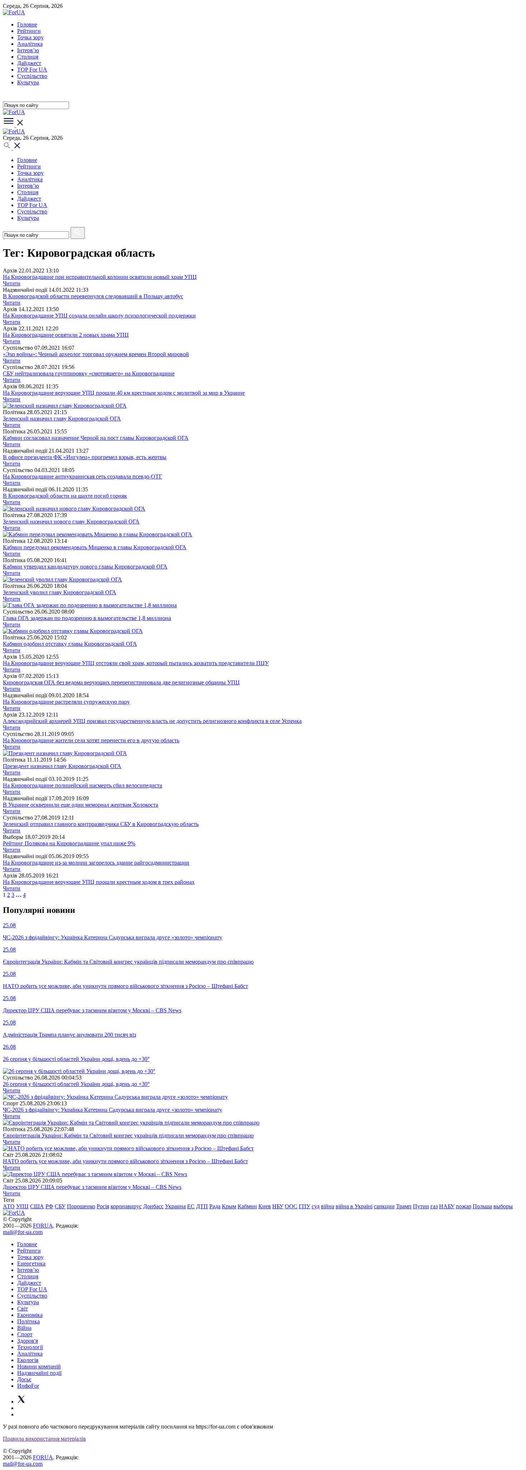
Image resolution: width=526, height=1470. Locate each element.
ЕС (191, 1206)
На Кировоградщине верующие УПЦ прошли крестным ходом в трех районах (99, 882)
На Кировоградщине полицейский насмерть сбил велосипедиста (82, 785)
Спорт (25, 1334)
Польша (482, 1206)
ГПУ (304, 1206)
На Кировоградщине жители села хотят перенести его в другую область (91, 740)
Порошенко (81, 1206)
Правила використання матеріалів (44, 1439)
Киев (264, 1206)
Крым (229, 1206)
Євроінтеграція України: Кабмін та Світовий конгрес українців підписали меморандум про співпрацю (128, 1135)
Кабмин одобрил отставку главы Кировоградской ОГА (70, 644)
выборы (503, 1206)
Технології (30, 1347)
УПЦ (22, 1206)
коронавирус (126, 1206)
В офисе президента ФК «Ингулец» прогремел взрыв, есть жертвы (84, 457)
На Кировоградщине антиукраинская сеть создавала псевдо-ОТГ (82, 476)
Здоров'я (27, 1341)
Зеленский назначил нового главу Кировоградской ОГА (71, 521)
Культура (28, 82)
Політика (28, 1321)
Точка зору (30, 37)
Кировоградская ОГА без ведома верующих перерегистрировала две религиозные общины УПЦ (121, 682)
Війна (24, 1328)
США (37, 1206)
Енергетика (31, 1263)
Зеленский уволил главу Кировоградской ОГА (59, 592)
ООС (291, 1206)
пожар (463, 1206)
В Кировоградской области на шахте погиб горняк (65, 496)
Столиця (27, 57)
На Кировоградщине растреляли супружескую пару (66, 702)
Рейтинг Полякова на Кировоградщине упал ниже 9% (69, 843)
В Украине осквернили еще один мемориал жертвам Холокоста (80, 805)
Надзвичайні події (39, 1373)
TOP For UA (32, 70)
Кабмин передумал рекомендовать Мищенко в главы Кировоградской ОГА (94, 547)
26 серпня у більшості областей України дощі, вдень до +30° (76, 1084)
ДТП (202, 1206)
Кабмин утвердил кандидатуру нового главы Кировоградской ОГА (85, 567)
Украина (175, 1206)
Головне (27, 24)
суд (316, 1206)
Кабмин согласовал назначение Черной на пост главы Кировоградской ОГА (96, 438)
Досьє (24, 1379)
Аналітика (30, 44)
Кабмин (247, 1206)
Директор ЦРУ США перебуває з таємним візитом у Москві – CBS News (92, 1187)
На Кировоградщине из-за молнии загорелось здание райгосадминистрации (96, 863)
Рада (214, 1206)
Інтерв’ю (28, 50)
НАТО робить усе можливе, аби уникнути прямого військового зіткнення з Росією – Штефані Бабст (125, 1161)
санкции (384, 1206)
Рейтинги (29, 31)
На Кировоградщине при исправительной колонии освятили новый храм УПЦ (100, 277)
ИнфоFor (28, 1386)
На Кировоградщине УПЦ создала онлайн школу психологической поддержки (99, 316)
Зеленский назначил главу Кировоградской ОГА (62, 419)
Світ (22, 1309)
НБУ (277, 1206)
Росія (103, 1206)
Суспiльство (32, 76)
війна (327, 1206)
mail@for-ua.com (23, 1232)
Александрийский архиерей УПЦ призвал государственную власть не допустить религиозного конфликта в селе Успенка (152, 721)
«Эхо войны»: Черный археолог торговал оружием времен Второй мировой (96, 354)
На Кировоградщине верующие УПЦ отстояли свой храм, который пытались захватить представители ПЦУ (136, 663)
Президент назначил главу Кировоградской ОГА (62, 766)
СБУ (60, 1206)
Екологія (27, 1360)
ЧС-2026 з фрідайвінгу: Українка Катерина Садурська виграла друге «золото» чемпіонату (112, 1110)
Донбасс (153, 1206)
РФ (49, 1206)
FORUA (43, 1226)
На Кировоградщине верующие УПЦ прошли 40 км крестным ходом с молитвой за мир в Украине (124, 393)
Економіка (30, 1315)
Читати (11, 283)
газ (434, 1206)
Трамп (403, 1206)
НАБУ (446, 1206)
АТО (9, 1206)
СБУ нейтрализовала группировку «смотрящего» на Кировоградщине (89, 373)
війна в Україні (354, 1206)
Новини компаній (39, 1366)
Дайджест (29, 63)
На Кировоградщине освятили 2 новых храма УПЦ (66, 335)
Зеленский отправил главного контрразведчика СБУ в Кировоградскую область (101, 824)
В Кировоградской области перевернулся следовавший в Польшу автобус (93, 296)
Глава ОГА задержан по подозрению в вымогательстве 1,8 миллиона (87, 618)
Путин (421, 1206)
